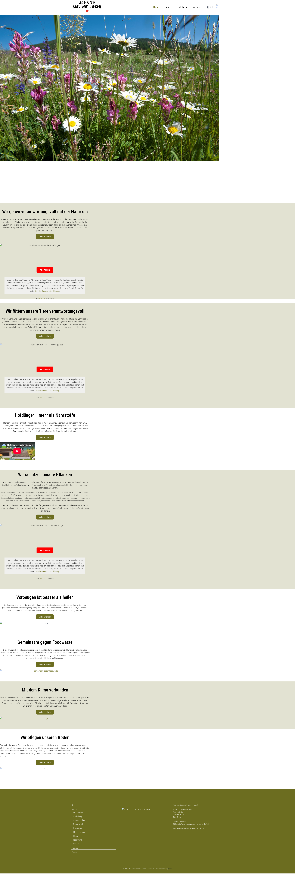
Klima (75, 836)
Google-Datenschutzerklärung (47, 291)
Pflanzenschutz (79, 832)
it (212, 7)
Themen (167, 7)
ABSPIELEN (45, 270)
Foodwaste (77, 840)
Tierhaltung (77, 816)
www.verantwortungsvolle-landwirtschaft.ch (188, 828)
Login (170, 869)
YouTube (42, 298)
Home (156, 7)
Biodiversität (78, 812)
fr (210, 7)
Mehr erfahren (45, 236)
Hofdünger (77, 828)
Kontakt (196, 7)
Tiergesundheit (79, 820)
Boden (76, 843)
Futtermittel (78, 824)
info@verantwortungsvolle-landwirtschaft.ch (193, 824)
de (208, 7)
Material (183, 7)
